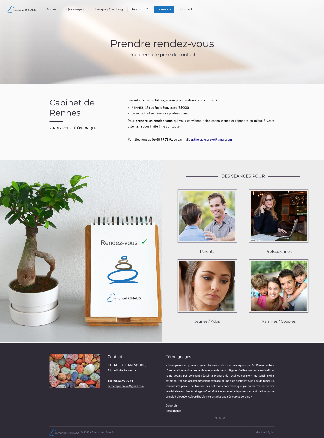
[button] (216, 418)
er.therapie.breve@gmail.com (211, 139)
